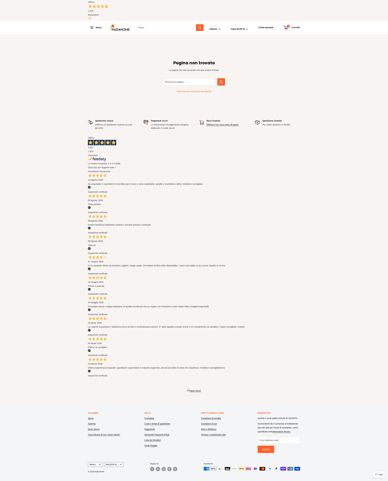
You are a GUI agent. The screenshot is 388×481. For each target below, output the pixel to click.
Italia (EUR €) (111, 464)
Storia (91, 418)
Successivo (105, 171)
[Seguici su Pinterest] (169, 469)
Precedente (93, 171)
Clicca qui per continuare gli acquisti (194, 91)
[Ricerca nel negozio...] (221, 82)
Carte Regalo (150, 445)
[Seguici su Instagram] (164, 469)
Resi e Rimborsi (208, 429)
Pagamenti (149, 429)
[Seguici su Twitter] (158, 469)
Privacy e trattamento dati (213, 434)
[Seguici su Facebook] (152, 469)
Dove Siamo (94, 429)
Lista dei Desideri (152, 440)
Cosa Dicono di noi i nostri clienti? (104, 434)
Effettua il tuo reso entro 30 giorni (223, 124)
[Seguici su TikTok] (175, 469)
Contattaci (149, 418)
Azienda (92, 423)
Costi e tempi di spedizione (157, 423)
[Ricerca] (200, 27)
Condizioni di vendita (211, 418)
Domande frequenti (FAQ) (156, 434)
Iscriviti (266, 449)
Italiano (93, 464)
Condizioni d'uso (209, 423)
